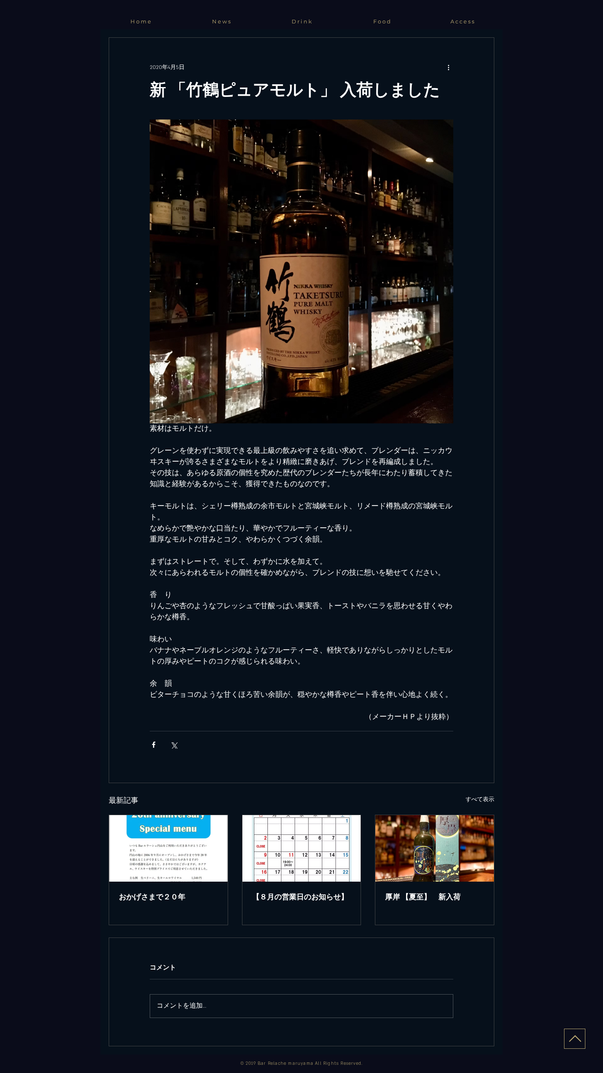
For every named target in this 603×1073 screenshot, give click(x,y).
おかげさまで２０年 (152, 896)
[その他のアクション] (448, 67)
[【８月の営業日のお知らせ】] (301, 848)
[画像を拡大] (301, 271)
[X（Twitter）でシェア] (174, 745)
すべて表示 (480, 799)
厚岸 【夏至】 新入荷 (423, 896)
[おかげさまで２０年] (168, 848)
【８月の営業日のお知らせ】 (300, 896)
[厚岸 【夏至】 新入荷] (434, 848)
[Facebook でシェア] (154, 745)
